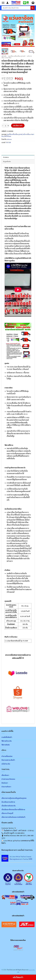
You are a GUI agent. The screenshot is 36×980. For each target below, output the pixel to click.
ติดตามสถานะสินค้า (8, 760)
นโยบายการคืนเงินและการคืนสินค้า (13, 817)
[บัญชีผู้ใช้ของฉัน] (7, 2)
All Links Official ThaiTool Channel (20, 856)
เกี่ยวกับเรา (5, 775)
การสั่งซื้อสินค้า (7, 737)
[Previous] (4, 30)
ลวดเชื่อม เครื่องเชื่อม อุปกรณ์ (16, 56)
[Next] (31, 30)
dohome (9, 139)
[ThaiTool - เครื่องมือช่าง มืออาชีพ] (16, 3)
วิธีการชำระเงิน (7, 741)
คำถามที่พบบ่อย (7, 756)
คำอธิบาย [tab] (6, 157)
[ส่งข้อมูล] (32, 8)
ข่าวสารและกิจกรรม (8, 779)
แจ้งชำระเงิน (6, 764)
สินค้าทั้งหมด (7, 136)
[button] (3, 3)
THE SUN (8, 142)
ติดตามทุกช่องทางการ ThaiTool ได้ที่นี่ (21, 859)
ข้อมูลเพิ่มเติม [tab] (7, 161)
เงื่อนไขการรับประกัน (9, 806)
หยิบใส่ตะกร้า (18, 126)
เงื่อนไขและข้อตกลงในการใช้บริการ (13, 809)
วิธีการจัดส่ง (6, 745)
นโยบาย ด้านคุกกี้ (7, 813)
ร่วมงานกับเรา (6, 787)
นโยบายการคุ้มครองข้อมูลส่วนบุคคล (14, 798)
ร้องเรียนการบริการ (8, 802)
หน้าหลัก (4, 56)
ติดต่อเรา (5, 783)
